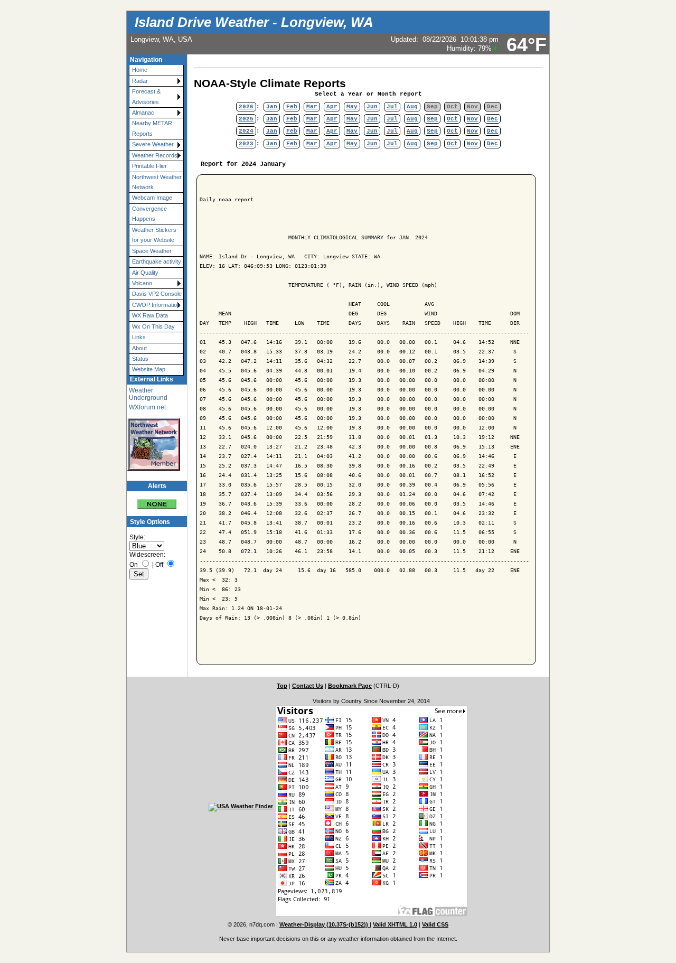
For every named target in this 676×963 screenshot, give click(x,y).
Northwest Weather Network (157, 182)
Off (159, 564)
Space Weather (152, 251)
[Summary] (157, 500)
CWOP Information (156, 305)
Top (282, 685)
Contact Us (307, 685)
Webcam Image (152, 197)
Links (139, 337)
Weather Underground (148, 394)
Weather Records (154, 155)
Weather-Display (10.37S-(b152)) (324, 924)
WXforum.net (147, 407)
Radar (140, 81)
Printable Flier (149, 166)
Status (140, 359)
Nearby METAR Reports (152, 128)
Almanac (143, 112)
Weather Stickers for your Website (154, 235)
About (139, 348)
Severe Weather (153, 144)
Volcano (142, 283)
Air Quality (145, 272)
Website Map (148, 369)
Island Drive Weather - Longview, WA (254, 22)
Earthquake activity (156, 261)
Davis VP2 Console (157, 294)
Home (139, 70)
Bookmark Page (350, 685)
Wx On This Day (153, 326)
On (133, 564)
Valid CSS (435, 924)
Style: (137, 537)
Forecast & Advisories (146, 96)
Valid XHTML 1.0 (395, 924)
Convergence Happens (149, 213)
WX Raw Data (150, 315)
